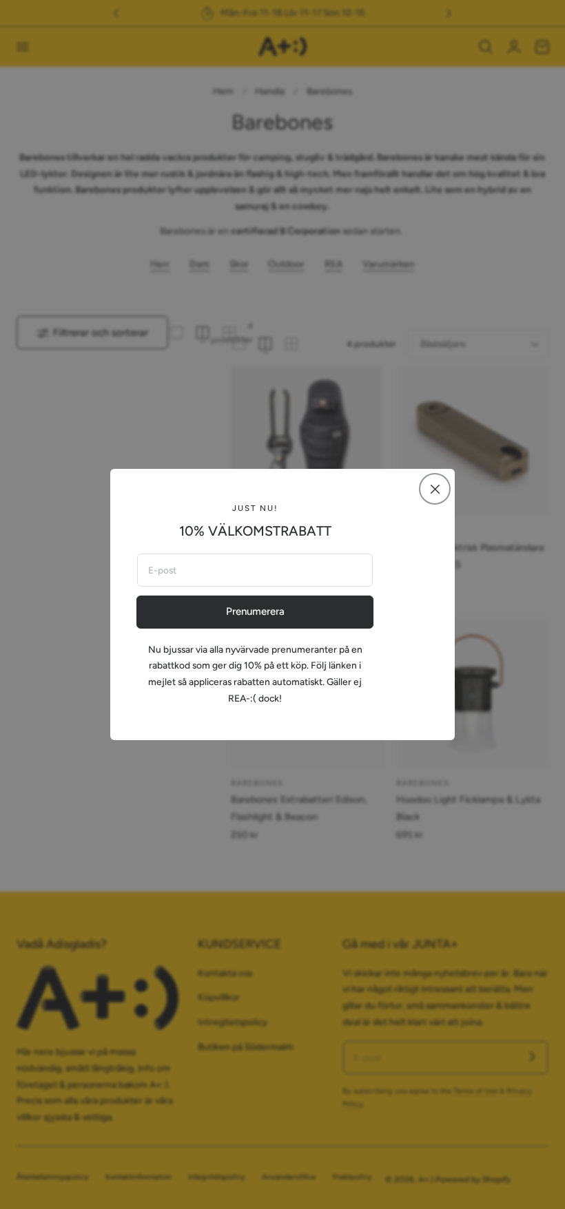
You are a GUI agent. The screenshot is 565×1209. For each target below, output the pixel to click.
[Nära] (435, 489)
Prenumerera (255, 611)
